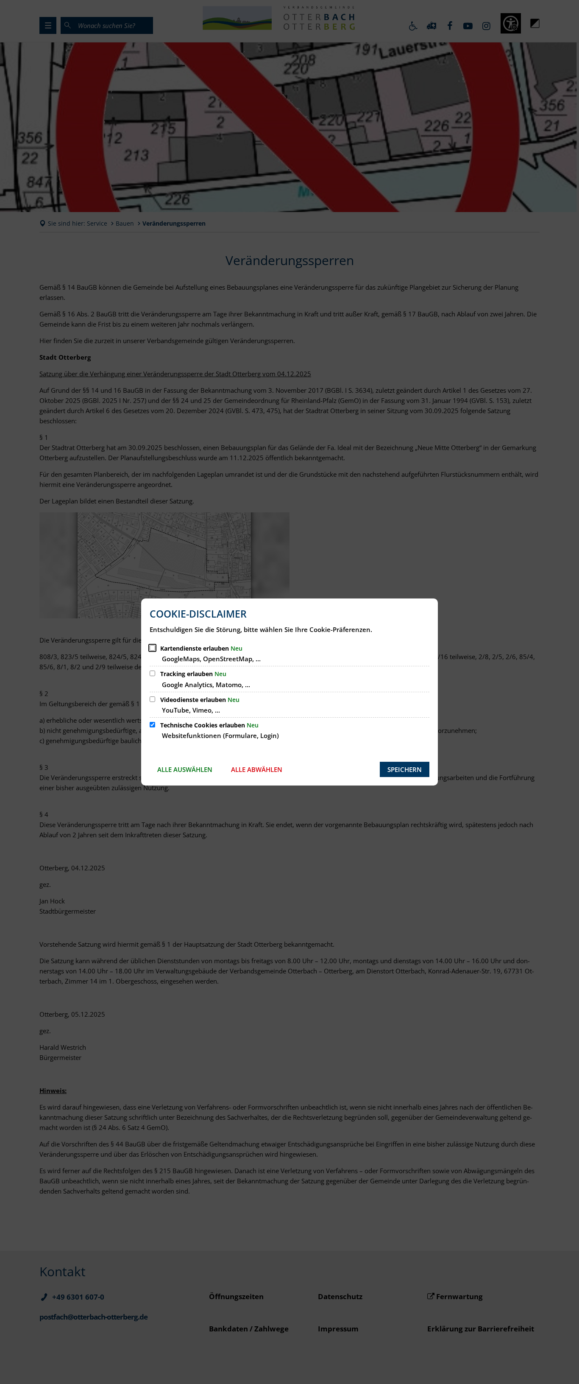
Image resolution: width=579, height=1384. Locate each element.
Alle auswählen (184, 769)
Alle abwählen (256, 769)
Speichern (404, 769)
